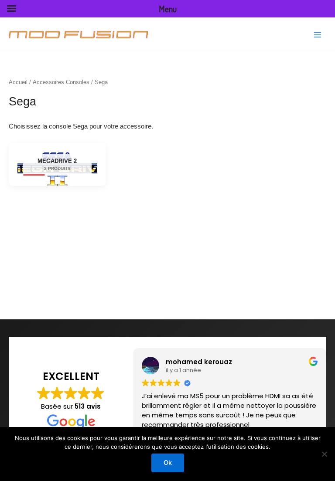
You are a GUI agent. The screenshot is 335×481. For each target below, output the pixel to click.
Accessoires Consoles (61, 82)
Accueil (18, 82)
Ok (168, 463)
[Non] (324, 454)
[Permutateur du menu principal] (317, 34)
